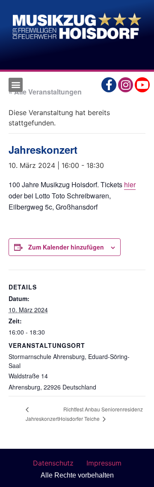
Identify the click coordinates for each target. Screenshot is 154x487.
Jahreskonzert (42, 418)
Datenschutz (53, 463)
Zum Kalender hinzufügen (66, 247)
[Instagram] (125, 84)
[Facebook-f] (108, 84)
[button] (16, 85)
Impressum (103, 463)
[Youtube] (142, 84)
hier (130, 184)
